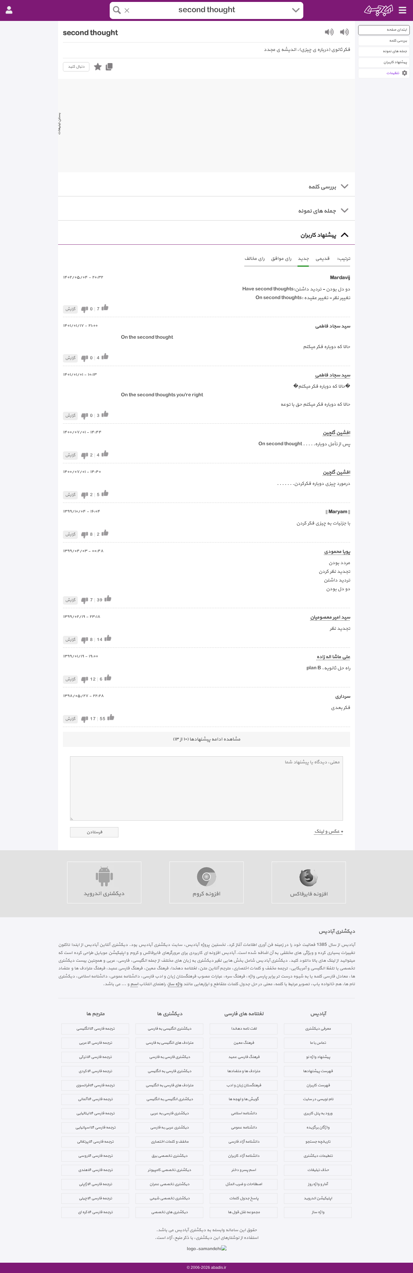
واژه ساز (175, 984)
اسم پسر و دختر (243, 1170)
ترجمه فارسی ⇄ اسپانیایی (95, 1127)
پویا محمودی (337, 551)
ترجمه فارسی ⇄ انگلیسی (95, 1029)
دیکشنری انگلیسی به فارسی (169, 1029)
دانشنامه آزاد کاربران (243, 1156)
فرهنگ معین (243, 1043)
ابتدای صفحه (397, 30)
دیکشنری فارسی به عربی (169, 1113)
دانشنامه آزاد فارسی (243, 1142)
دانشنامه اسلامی (244, 1113)
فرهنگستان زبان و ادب (243, 1085)
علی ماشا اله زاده (333, 657)
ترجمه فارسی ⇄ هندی (95, 1170)
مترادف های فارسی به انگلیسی (169, 1085)
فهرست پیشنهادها (318, 1071)
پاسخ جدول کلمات (243, 1198)
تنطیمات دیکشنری (318, 1156)
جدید (303, 258)
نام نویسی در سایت (318, 1099)
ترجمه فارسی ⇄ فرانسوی (95, 1085)
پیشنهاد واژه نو (318, 1057)
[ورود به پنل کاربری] (9, 10)
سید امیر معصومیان (330, 617)
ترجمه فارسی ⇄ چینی (95, 1198)
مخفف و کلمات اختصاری (169, 1142)
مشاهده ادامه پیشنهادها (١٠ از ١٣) (206, 739)
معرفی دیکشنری (318, 1029)
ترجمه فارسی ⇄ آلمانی (95, 1099)
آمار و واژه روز (318, 1184)
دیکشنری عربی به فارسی (169, 1127)
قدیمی (322, 258)
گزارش (70, 309)
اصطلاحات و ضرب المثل (243, 1184)
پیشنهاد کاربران (395, 62)
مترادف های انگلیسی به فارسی (169, 1043)
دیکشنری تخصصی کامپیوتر (169, 1170)
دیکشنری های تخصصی (169, 1212)
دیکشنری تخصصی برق (169, 1156)
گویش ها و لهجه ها (243, 1099)
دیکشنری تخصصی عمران (169, 1184)
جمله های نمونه (395, 51)
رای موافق (281, 258)
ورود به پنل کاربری (317, 1113)
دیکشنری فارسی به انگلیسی (169, 1071)
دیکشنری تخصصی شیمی (169, 1198)
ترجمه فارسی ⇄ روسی (95, 1156)
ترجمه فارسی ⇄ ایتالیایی (95, 1113)
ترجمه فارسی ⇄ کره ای (95, 1212)
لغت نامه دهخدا (244, 1029)
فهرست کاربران (318, 1085)
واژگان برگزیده (317, 1127)
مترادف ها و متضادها (243, 1071)
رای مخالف (254, 258)
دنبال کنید (76, 67)
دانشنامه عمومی (244, 1127)
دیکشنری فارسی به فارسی (169, 1057)
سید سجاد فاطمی (332, 375)
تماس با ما (318, 1043)
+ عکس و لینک (328, 831)
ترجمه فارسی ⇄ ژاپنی (95, 1184)
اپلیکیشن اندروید (318, 1198)
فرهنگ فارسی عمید (243, 1057)
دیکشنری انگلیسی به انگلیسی (169, 1099)
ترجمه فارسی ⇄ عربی (95, 1043)
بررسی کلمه (398, 40)
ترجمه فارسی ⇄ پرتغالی (95, 1142)
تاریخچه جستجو (317, 1142)
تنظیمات (392, 73)
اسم (134, 984)
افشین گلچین (336, 433)
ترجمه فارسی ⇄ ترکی (95, 1057)
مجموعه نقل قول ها (244, 1212)
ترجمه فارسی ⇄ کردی (95, 1071)
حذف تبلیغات (318, 1170)
